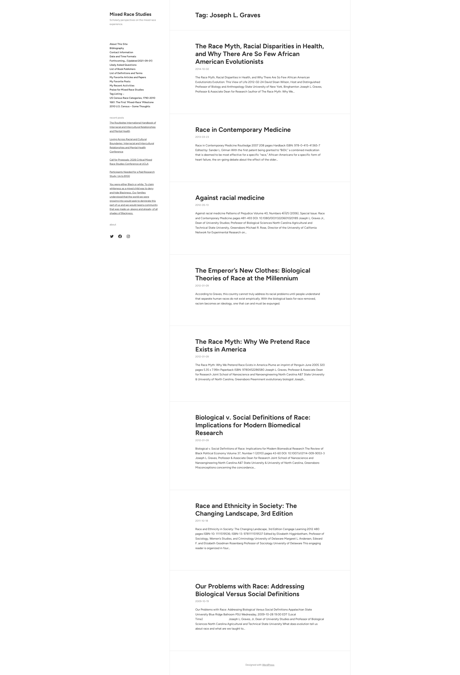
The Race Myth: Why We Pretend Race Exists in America (252, 345)
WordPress (268, 664)
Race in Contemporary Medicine (243, 129)
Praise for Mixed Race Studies (127, 89)
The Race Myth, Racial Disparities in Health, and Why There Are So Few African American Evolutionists (259, 53)
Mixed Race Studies (130, 14)
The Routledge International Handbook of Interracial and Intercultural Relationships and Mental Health (133, 127)
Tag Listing (116, 93)
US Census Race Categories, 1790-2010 (132, 98)
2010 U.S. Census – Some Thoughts (130, 106)
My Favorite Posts (120, 81)
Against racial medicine (229, 198)
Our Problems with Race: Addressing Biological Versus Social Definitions (249, 590)
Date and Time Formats (123, 56)
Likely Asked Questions (123, 64)
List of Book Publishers (122, 69)
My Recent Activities (122, 85)
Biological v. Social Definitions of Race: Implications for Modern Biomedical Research (252, 425)
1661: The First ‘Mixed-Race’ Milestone (132, 102)
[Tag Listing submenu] (123, 94)
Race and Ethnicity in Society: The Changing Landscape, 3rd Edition (246, 509)
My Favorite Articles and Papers (128, 77)
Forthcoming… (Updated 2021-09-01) (131, 60)
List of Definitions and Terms (126, 73)
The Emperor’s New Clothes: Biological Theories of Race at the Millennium (252, 274)
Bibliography (117, 48)
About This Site (119, 44)
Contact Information (121, 52)
